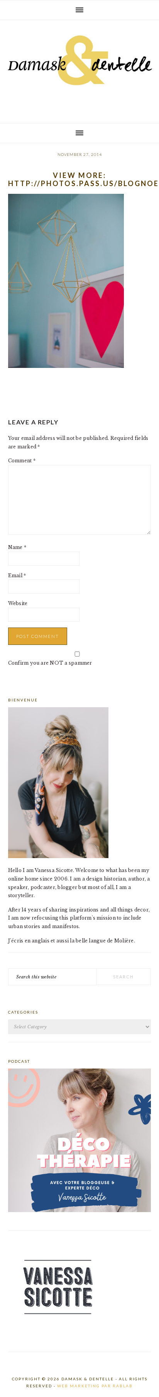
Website (18, 603)
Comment (22, 460)
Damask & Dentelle (79, 68)
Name (17, 547)
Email (17, 575)
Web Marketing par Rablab (95, 1385)
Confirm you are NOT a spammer (50, 663)
